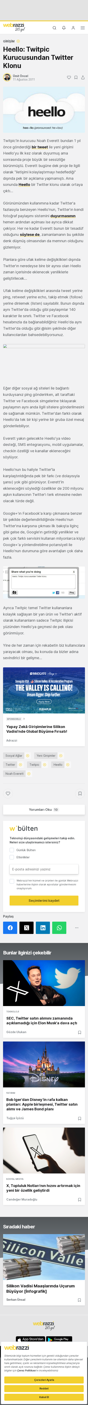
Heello (24, 184)
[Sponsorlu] (44, 690)
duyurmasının (63, 216)
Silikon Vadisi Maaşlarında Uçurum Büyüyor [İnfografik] (40, 1288)
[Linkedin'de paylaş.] (44, 928)
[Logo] (14, 27)
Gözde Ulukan (16, 1032)
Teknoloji (12, 1011)
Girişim (9, 41)
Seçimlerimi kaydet (44, 900)
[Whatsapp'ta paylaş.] (60, 928)
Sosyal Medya (15, 1179)
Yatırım (10, 1093)
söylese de (29, 234)
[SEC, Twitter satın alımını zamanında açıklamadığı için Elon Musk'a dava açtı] (44, 983)
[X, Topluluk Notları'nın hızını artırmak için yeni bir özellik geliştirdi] (44, 1150)
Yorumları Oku (43, 810)
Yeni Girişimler (46, 755)
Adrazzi (11, 740)
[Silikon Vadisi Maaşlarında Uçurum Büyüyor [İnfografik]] (44, 1257)
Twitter (10, 764)
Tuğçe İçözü (15, 1118)
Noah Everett (15, 773)
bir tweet (40, 147)
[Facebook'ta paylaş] (11, 928)
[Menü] (83, 28)
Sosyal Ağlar (14, 755)
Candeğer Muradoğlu (21, 1199)
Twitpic (34, 764)
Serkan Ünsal (15, 1299)
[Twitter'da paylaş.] (27, 928)
